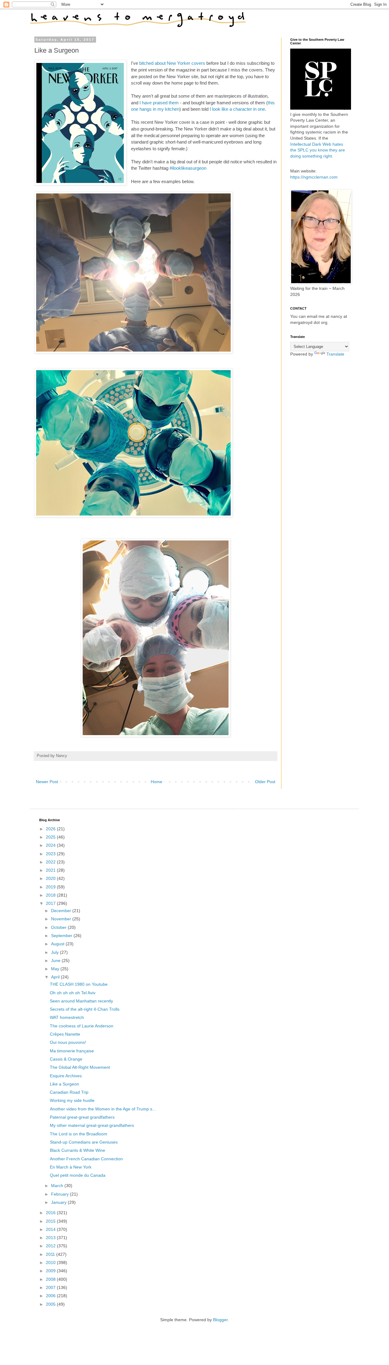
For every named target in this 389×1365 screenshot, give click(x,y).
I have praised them (159, 102)
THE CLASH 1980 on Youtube (79, 984)
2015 (51, 1221)
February (60, 1194)
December (61, 910)
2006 (51, 1295)
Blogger (220, 1319)
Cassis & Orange (66, 1059)
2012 (51, 1245)
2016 (51, 1212)
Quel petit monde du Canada (77, 1175)
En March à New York (70, 1167)
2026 (51, 828)
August (58, 943)
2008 (51, 1279)
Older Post (265, 781)
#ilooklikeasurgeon (188, 168)
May (55, 968)
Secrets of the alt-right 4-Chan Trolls (84, 1009)
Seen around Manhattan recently (81, 1001)
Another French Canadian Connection (86, 1158)
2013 (51, 1237)
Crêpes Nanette (65, 1034)
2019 (51, 886)
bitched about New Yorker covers (172, 63)
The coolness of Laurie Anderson (81, 1025)
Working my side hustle (72, 1100)
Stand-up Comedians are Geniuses (84, 1142)
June (56, 960)
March (57, 1185)
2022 (51, 862)
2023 (51, 853)
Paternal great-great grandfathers (82, 1117)
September (62, 935)
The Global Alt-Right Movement (80, 1067)
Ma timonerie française (72, 1050)
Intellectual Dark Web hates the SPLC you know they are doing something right (317, 150)
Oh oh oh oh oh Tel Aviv (72, 992)
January (59, 1202)
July (55, 952)
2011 (51, 1254)
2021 (51, 870)
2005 (51, 1304)
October (59, 927)
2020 (51, 878)
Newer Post (47, 781)
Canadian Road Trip (69, 1092)
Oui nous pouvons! (68, 1042)
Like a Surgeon (64, 1084)
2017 (51, 903)
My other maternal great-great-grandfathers (92, 1125)
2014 (51, 1229)
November (61, 918)
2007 (51, 1287)
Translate (335, 354)
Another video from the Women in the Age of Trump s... (103, 1108)
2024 (51, 845)
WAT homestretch (67, 1017)
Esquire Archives (66, 1075)
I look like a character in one (237, 109)
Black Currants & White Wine (77, 1150)
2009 (51, 1270)
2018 (51, 895)
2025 (51, 837)
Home (156, 781)
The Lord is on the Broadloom (78, 1133)
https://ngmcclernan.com (314, 177)
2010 (51, 1262)
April (56, 976)
